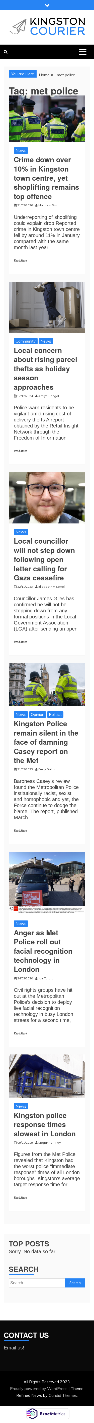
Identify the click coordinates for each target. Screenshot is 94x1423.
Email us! (15, 1347)
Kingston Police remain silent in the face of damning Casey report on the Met (46, 741)
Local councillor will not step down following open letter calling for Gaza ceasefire (44, 559)
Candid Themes (63, 1395)
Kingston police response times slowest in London (45, 1124)
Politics (55, 714)
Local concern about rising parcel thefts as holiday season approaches (45, 368)
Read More (20, 260)
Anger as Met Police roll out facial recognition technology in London (43, 950)
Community (26, 341)
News (21, 150)
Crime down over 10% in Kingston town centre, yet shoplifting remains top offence (46, 177)
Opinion (37, 714)
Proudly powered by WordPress (39, 1388)
